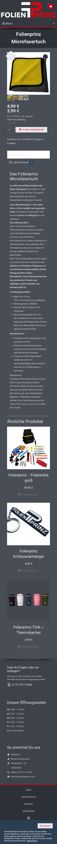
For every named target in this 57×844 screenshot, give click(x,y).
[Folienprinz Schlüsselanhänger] (28, 524)
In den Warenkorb (33, 129)
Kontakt (28, 804)
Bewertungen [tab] (22, 162)
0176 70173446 (22, 684)
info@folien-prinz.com (25, 776)
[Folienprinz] (28, 10)
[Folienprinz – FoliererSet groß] (28, 448)
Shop (28, 790)
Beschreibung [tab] (20, 155)
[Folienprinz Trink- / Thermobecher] (28, 600)
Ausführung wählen (29, 647)
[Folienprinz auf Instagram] (28, 818)
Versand (29, 116)
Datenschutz (28, 797)
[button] (45, 56)
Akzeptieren (45, 826)
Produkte (11, 143)
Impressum (28, 811)
